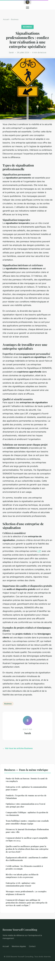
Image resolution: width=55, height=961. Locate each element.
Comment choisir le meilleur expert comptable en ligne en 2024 (27, 839)
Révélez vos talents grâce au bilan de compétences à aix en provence (22, 875)
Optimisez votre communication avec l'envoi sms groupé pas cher (25, 805)
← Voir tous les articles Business (18, 748)
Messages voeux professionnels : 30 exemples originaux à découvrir (26, 892)
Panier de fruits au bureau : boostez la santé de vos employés (27, 779)
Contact (32, 946)
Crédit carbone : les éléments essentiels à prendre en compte (24, 867)
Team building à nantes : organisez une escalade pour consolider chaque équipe (27, 822)
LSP (39, 551)
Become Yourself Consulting (20, 929)
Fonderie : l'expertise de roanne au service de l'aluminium (26, 796)
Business (14, 19)
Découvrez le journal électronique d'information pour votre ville (27, 830)
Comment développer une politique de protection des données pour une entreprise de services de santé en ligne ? (26, 903)
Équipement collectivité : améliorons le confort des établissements (27, 858)
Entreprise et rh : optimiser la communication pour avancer (26, 788)
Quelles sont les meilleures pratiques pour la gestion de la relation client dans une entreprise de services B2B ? (27, 849)
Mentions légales (19, 946)
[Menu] (27, 8)
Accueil (6, 19)
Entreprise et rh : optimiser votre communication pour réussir (20, 884)
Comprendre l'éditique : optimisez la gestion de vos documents (27, 813)
